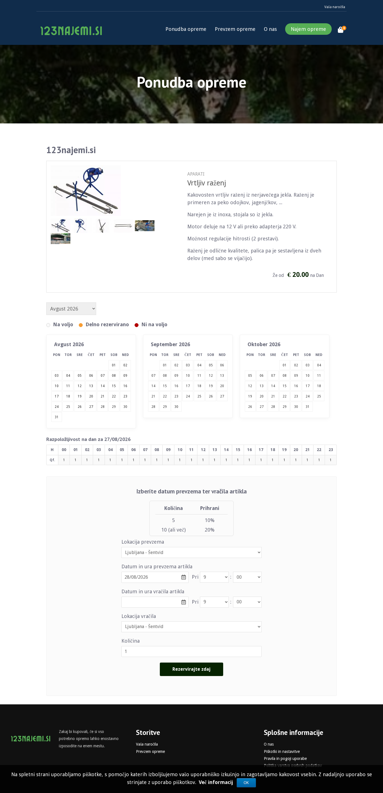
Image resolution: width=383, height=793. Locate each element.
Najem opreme (308, 29)
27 (222, 396)
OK (246, 783)
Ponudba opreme (185, 29)
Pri (195, 577)
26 (211, 396)
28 (103, 407)
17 (188, 386)
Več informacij (216, 782)
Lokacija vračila (138, 616)
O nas (270, 29)
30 (125, 407)
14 (153, 386)
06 (222, 365)
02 (176, 365)
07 (153, 376)
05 (211, 365)
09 (176, 376)
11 (199, 376)
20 (222, 386)
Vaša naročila (334, 7)
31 (57, 417)
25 (199, 396)
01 (165, 365)
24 (188, 396)
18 (199, 386)
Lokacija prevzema (142, 542)
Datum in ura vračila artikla (152, 591)
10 (188, 376)
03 (188, 365)
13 (222, 376)
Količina (130, 641)
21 (153, 396)
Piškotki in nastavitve (282, 751)
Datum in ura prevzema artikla (156, 566)
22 (165, 396)
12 (211, 376)
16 (176, 386)
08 (165, 376)
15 (165, 386)
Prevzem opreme (235, 29)
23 (176, 396)
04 (199, 365)
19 (211, 386)
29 (114, 407)
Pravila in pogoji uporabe (285, 758)
